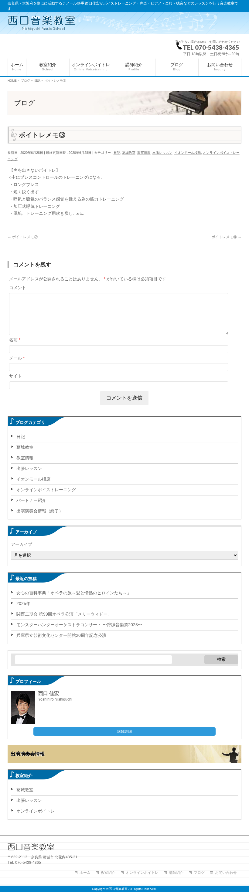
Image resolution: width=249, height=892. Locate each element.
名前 (14, 339)
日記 (117, 152)
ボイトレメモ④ (226, 237)
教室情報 (144, 152)
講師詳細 (124, 731)
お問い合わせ (226, 873)
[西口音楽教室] (41, 23)
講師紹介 (176, 873)
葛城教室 (128, 152)
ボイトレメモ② (23, 237)
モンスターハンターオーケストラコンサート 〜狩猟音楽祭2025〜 (79, 624)
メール (17, 358)
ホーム (85, 873)
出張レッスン (162, 152)
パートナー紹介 (31, 500)
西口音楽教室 (118, 888)
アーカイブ (21, 544)
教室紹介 (108, 873)
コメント (17, 287)
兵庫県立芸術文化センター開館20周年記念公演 (61, 635)
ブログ (199, 873)
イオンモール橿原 (187, 152)
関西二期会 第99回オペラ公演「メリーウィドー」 (64, 614)
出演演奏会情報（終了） (39, 511)
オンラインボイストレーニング (46, 489)
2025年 (23, 603)
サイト (15, 375)
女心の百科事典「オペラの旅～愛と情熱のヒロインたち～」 (73, 592)
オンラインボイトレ (35, 811)
